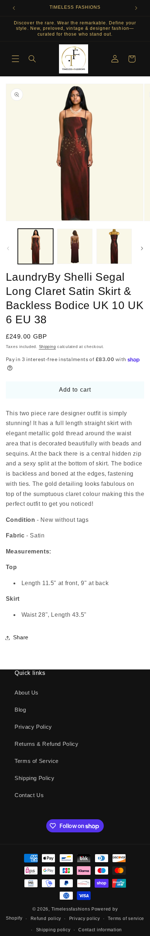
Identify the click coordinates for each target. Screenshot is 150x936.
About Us (27, 693)
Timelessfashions (70, 909)
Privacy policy (84, 918)
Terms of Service (37, 761)
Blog (20, 710)
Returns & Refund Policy (47, 744)
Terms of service (126, 918)
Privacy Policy (33, 727)
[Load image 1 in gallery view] (35, 246)
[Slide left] (8, 248)
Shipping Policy (34, 778)
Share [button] (20, 637)
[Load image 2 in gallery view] (74, 246)
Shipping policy (53, 930)
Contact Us (29, 795)
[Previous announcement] (14, 8)
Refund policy (46, 918)
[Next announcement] (136, 8)
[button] (15, 59)
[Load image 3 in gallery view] (114, 246)
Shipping (47, 346)
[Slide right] (142, 248)
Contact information (100, 930)
